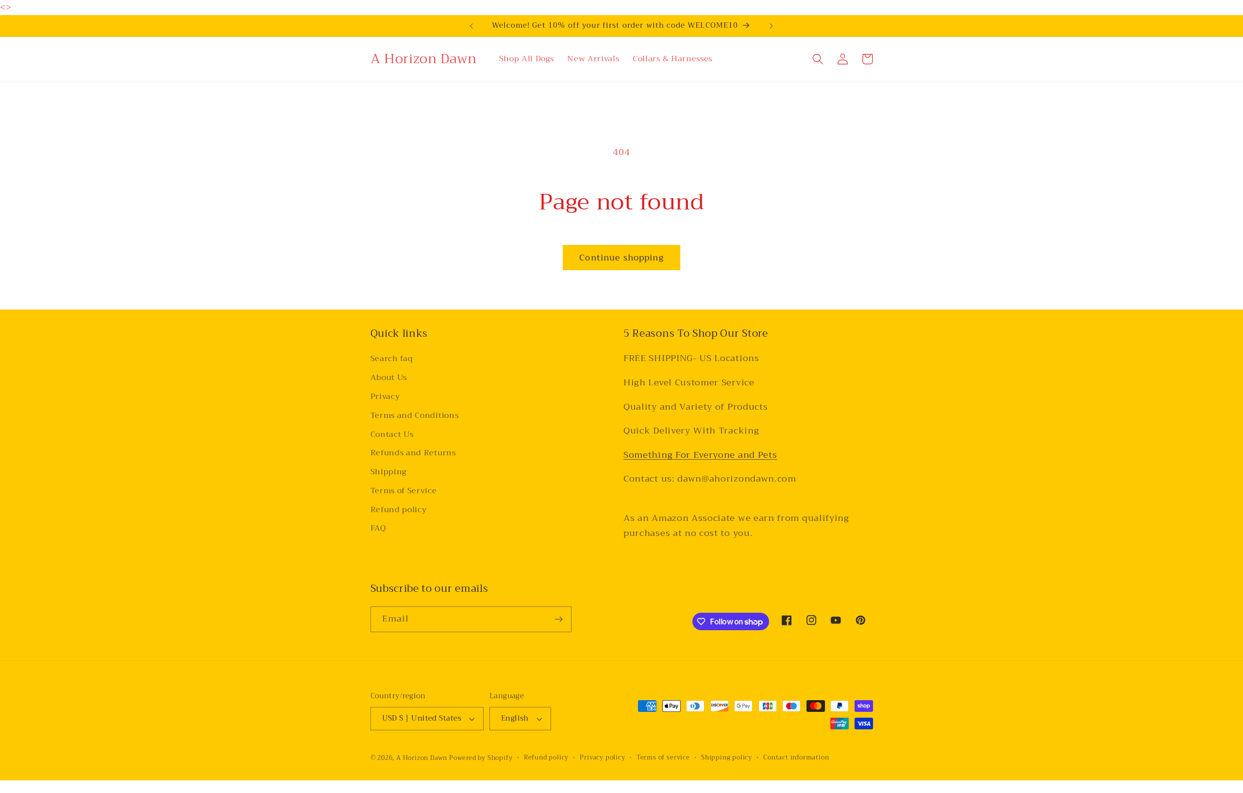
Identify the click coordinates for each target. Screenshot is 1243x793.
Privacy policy (602, 757)
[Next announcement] (771, 25)
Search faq (391, 359)
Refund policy (398, 510)
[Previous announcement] (471, 25)
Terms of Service (403, 491)
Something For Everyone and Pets (700, 455)
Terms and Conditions (414, 415)
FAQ (378, 528)
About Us (388, 377)
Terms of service (663, 757)
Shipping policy (726, 757)
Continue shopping (621, 257)
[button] (818, 59)
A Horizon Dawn (422, 758)
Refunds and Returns (413, 453)
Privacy (385, 396)
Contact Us (392, 434)
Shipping (388, 472)
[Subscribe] (558, 619)
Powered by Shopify (481, 758)
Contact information (796, 757)
